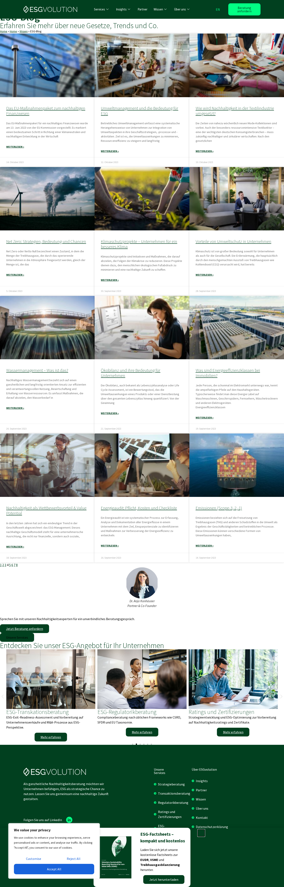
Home (3, 31)
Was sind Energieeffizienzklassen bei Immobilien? (228, 372)
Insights (121, 9)
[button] (17, 637)
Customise (33, 859)
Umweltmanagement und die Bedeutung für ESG (139, 110)
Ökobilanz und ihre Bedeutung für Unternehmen (130, 372)
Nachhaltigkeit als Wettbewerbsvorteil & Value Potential (46, 510)
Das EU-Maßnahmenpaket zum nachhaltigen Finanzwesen (45, 110)
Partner (142, 9)
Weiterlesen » (15, 146)
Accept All (54, 869)
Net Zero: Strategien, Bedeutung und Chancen (46, 241)
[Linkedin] (69, 820)
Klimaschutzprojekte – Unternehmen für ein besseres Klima (139, 244)
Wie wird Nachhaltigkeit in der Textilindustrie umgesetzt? (235, 110)
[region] (54, 851)
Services (99, 9)
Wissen (158, 9)
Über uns (180, 9)
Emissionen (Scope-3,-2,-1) (219, 508)
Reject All (73, 859)
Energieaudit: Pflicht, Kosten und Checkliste (139, 508)
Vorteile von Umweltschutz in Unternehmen (233, 241)
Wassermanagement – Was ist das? (37, 370)
